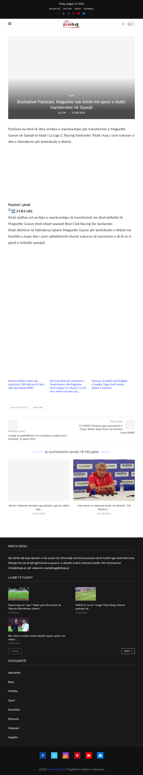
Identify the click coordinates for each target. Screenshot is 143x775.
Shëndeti (13, 728)
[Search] (123, 24)
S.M (64, 113)
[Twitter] (63, 13)
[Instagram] (69, 13)
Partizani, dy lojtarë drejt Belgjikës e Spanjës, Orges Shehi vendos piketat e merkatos (109, 384)
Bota (11, 682)
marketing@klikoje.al (56, 568)
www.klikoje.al (56, 769)
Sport (77, 9)
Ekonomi (13, 719)
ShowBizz (89, 9)
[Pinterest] (73, 13)
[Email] (84, 13)
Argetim (13, 737)
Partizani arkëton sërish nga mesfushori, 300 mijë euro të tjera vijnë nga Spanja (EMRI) (26, 384)
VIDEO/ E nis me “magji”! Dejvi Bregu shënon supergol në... (100, 607)
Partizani (38, 408)
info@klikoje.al (17, 568)
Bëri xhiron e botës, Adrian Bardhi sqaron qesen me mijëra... (36, 637)
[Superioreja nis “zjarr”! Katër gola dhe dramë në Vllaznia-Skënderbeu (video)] (18, 594)
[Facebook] (58, 13)
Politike (67, 9)
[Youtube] (78, 13)
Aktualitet (55, 9)
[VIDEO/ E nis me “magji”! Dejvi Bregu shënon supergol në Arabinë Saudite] (85, 594)
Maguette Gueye (18, 408)
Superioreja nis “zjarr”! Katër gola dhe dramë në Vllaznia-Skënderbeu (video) (34, 607)
